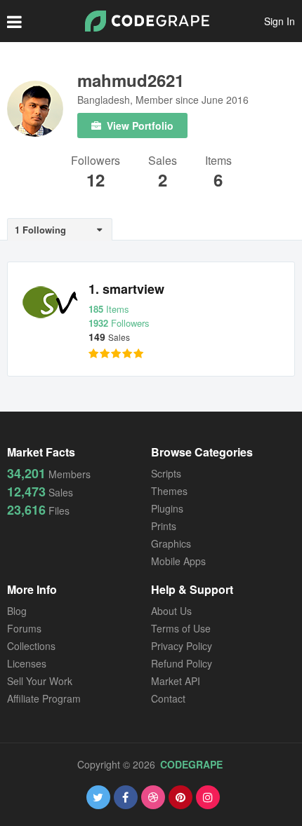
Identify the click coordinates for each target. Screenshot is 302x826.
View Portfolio (138, 126)
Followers (95, 161)
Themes (169, 491)
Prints (163, 526)
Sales (162, 161)
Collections (31, 646)
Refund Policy (181, 663)
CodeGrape (191, 764)
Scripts (166, 473)
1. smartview (126, 289)
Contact (168, 698)
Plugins (167, 508)
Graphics (171, 543)
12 (95, 179)
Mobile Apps (178, 561)
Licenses (26, 663)
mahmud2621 (130, 80)
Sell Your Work (39, 681)
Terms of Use (181, 628)
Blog (17, 611)
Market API (175, 681)
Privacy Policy (181, 646)
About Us (171, 611)
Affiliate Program (44, 698)
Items (218, 161)
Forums (24, 628)
